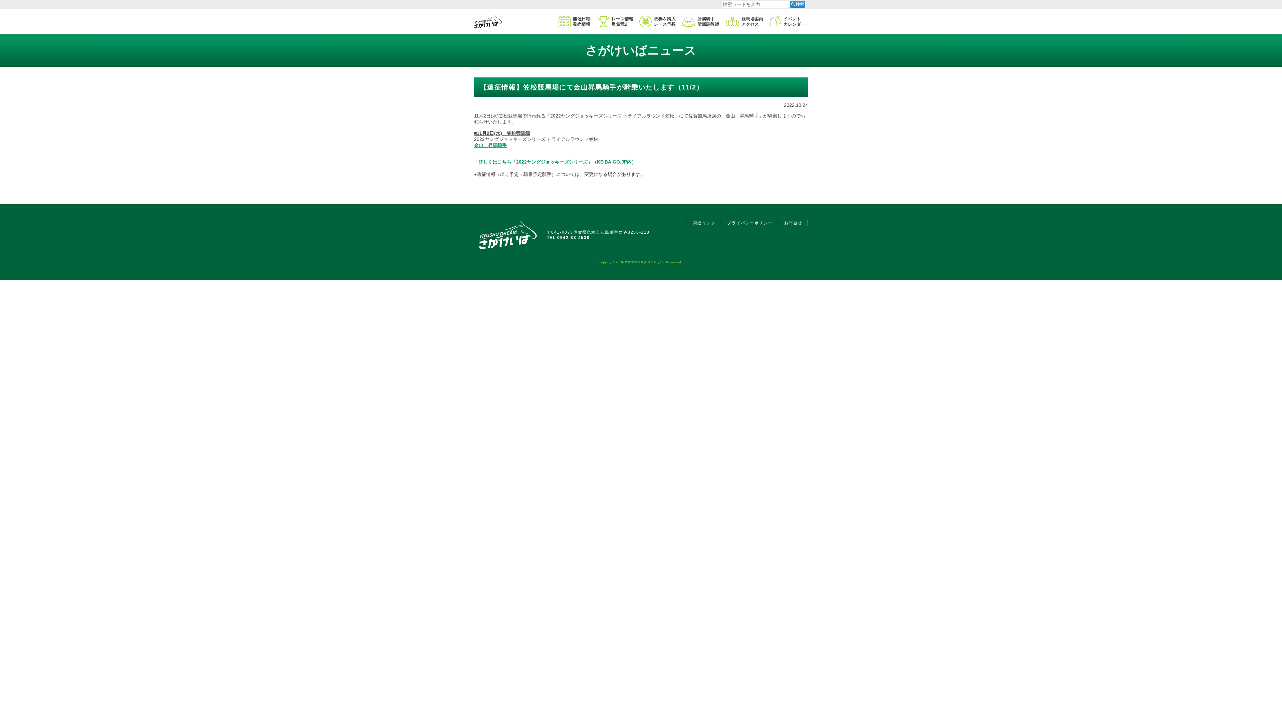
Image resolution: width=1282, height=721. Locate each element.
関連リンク (704, 223)
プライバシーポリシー (750, 223)
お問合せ (793, 223)
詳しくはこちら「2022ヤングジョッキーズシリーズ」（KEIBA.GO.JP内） (557, 162)
